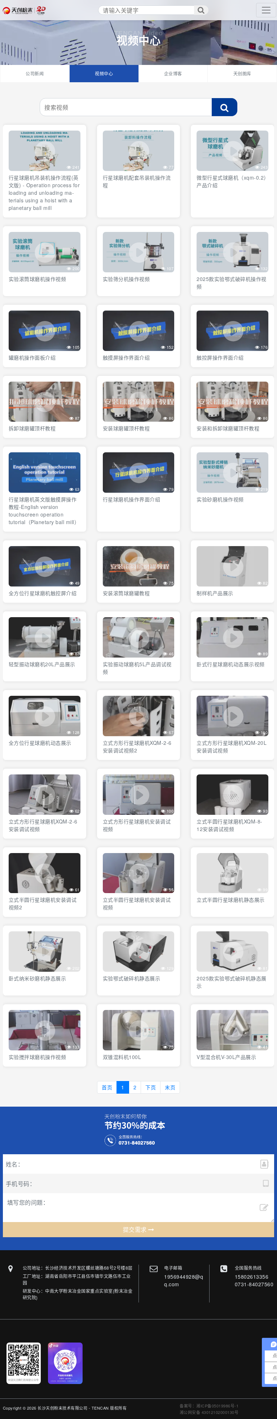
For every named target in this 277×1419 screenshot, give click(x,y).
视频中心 (104, 73)
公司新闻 (35, 73)
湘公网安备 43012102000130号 (209, 1412)
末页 (170, 1087)
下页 (150, 1087)
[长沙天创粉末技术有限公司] (25, 10)
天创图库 (242, 73)
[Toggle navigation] (266, 10)
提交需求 (136, 1229)
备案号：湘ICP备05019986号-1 (209, 1406)
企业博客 (173, 73)
